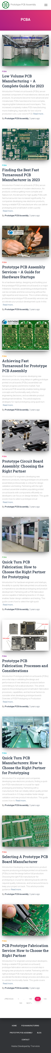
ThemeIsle (35, 1046)
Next (28, 1003)
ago (34, 118)
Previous (9, 999)
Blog (39, 1033)
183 (20, 1003)
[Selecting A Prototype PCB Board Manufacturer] (25, 831)
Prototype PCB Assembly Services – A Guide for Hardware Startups (23, 272)
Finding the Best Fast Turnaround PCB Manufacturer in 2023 (21, 175)
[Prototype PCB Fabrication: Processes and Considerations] (25, 635)
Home (14, 1026)
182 (45, 999)
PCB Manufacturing (30, 1026)
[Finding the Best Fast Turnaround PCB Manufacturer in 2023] (25, 144)
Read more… (38, 114)
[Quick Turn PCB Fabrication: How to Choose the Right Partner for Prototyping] (25, 534)
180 (30, 999)
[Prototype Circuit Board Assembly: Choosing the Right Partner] (25, 435)
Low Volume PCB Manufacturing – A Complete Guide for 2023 (23, 81)
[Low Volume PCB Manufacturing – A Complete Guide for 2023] (25, 50)
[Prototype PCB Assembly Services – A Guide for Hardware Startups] (25, 241)
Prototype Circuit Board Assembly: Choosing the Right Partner (22, 466)
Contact (25, 1040)
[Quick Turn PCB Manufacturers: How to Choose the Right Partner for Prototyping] (25, 732)
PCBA (4, 71)
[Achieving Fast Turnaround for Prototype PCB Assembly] (25, 335)
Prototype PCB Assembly (21, 1033)
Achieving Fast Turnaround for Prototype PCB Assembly (24, 366)
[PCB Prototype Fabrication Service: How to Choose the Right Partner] (25, 920)
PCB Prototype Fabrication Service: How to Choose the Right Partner (25, 950)
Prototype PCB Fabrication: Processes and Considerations (25, 665)
